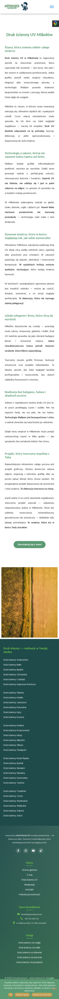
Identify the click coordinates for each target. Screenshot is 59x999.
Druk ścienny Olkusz (13, 745)
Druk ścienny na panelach (29, 962)
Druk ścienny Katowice (14, 707)
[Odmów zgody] (54, 989)
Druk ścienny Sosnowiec (15, 777)
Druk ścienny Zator (12, 815)
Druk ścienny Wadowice (15, 800)
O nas (30, 874)
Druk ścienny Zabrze (13, 810)
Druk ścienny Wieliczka (14, 805)
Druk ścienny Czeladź (14, 679)
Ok (10, 995)
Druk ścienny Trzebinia (14, 791)
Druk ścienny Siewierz (14, 768)
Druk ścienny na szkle (29, 947)
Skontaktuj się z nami (29, 544)
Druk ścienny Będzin (13, 669)
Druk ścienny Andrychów (15, 659)
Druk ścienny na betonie (29, 957)
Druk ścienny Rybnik (13, 763)
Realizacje (29, 884)
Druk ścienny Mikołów (14, 740)
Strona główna (29, 870)
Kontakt (30, 889)
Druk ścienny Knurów (13, 717)
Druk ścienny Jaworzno (15, 702)
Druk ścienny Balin (12, 664)
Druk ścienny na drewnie (29, 952)
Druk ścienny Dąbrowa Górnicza (19, 684)
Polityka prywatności (29, 894)
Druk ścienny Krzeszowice (16, 730)
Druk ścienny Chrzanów (15, 674)
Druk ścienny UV (30, 879)
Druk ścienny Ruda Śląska (16, 758)
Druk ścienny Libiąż (12, 735)
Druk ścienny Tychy (13, 796)
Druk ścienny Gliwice (13, 692)
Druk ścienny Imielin (13, 697)
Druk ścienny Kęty (12, 712)
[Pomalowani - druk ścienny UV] (16, 6)
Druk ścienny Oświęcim (14, 750)
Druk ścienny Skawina (14, 773)
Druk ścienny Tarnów (13, 782)
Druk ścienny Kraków (13, 725)
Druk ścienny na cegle (29, 942)
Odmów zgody (22, 995)
